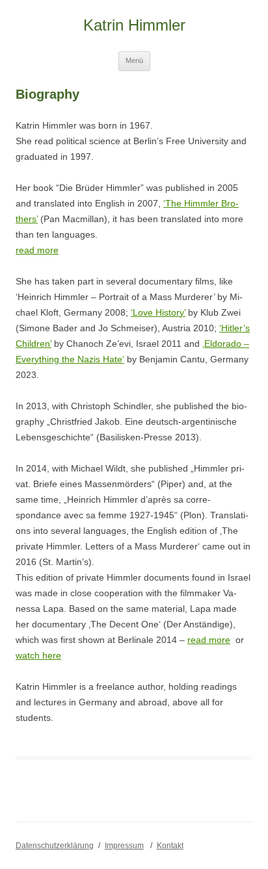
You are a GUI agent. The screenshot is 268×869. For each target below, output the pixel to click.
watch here (38, 655)
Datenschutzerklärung (55, 845)
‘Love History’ (158, 312)
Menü (134, 60)
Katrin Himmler (134, 25)
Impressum (124, 845)
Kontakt (170, 845)
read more (37, 250)
